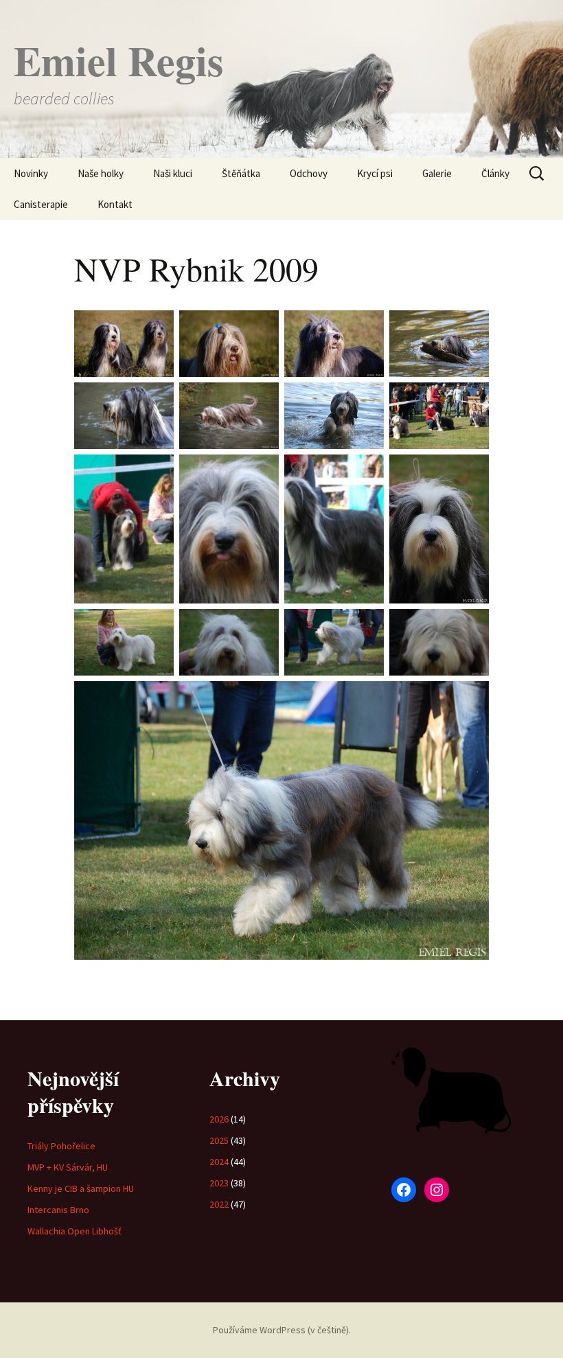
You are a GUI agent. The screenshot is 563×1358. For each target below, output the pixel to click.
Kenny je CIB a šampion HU (80, 1188)
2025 (219, 1140)
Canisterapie (41, 204)
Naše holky (101, 173)
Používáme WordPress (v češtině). (282, 1330)
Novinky (31, 173)
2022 (219, 1204)
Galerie (437, 173)
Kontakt (115, 204)
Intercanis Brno (58, 1210)
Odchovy (309, 173)
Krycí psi (375, 173)
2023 (219, 1183)
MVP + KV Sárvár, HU (67, 1167)
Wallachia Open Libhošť (74, 1231)
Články (495, 173)
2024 (219, 1161)
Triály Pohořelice (61, 1146)
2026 (219, 1119)
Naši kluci (172, 173)
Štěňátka (241, 173)
